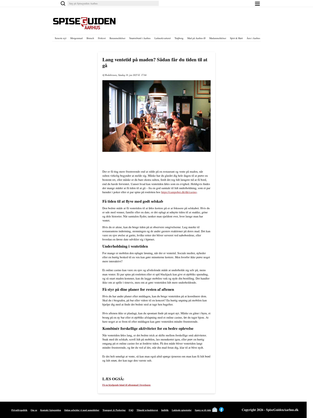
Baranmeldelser (117, 38)
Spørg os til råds (203, 410)
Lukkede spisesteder (182, 410)
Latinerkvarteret (163, 38)
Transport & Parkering (114, 410)
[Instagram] (228, 409)
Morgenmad (76, 38)
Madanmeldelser (217, 38)
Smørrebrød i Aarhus (140, 38)
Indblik (165, 410)
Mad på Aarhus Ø (196, 38)
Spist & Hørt (236, 38)
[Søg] (63, 3)
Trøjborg (179, 38)
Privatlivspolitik (19, 410)
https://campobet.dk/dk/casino (179, 192)
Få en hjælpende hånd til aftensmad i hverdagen (126, 385)
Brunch (90, 38)
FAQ (131, 410)
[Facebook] (221, 409)
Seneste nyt (60, 38)
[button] (257, 3)
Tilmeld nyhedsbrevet (147, 410)
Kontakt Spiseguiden (50, 410)
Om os (34, 410)
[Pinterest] (235, 409)
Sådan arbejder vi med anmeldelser (81, 410)
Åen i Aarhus (253, 38)
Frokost (102, 38)
